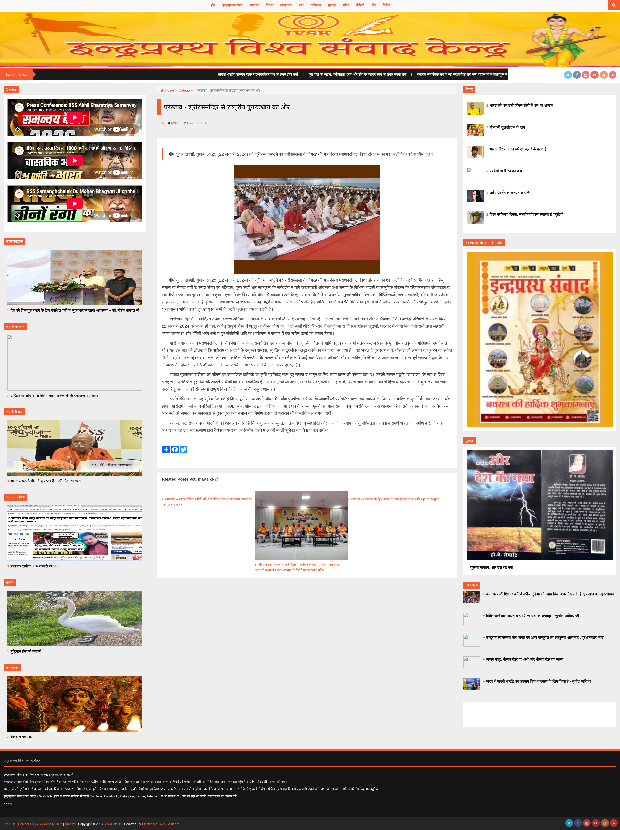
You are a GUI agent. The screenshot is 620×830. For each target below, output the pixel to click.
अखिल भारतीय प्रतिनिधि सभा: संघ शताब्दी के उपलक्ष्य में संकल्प (54, 395)
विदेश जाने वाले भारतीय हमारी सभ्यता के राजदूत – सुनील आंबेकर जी (532, 615)
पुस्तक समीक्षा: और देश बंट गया (491, 567)
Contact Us (26, 824)
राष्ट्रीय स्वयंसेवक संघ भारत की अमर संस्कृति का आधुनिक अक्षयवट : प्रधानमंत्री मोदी (545, 637)
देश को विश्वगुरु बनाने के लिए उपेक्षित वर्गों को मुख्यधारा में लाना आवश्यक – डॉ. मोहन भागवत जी (75, 310)
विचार (269, 4)
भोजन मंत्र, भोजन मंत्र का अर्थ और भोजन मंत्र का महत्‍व (524, 659)
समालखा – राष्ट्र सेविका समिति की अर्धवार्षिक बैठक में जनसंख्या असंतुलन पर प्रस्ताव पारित (207, 501)
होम (213, 4)
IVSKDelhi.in (113, 824)
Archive (70, 824)
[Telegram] (604, 75)
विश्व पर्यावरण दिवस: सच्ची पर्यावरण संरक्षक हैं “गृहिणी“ (527, 214)
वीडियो (360, 4)
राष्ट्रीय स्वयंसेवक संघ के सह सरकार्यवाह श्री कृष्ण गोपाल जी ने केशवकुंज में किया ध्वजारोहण (409, 74)
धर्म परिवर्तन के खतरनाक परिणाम (512, 192)
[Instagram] (585, 75)
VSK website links (49, 824)
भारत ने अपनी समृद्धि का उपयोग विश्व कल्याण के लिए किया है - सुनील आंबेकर (538, 681)
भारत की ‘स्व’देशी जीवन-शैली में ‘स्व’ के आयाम (521, 105)
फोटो (346, 4)
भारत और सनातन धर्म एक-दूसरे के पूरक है (518, 149)
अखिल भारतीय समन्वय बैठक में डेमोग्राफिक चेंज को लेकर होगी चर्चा (195, 74)
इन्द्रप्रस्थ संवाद (232, 4)
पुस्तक (332, 4)
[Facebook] (577, 75)
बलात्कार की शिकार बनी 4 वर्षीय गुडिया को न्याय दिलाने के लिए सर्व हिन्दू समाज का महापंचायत (550, 594)
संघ (374, 4)
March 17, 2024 (197, 123)
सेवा (301, 4)
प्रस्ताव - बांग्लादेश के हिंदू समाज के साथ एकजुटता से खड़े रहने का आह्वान (395, 498)
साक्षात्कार (286, 4)
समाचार (254, 4)
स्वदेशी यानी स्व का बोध (506, 170)
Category (186, 90)
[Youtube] (594, 75)
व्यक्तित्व (316, 4)
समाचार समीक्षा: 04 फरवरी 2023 (34, 566)
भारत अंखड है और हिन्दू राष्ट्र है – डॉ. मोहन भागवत (46, 480)
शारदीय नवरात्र (21, 736)
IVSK (174, 123)
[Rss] (612, 75)
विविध (386, 4)
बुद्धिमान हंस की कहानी (26, 651)
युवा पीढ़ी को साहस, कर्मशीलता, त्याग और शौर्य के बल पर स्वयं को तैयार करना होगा (294, 74)
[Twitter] (568, 75)
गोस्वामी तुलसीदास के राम (507, 127)
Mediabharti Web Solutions (161, 824)
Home (169, 90)
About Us (9, 824)
